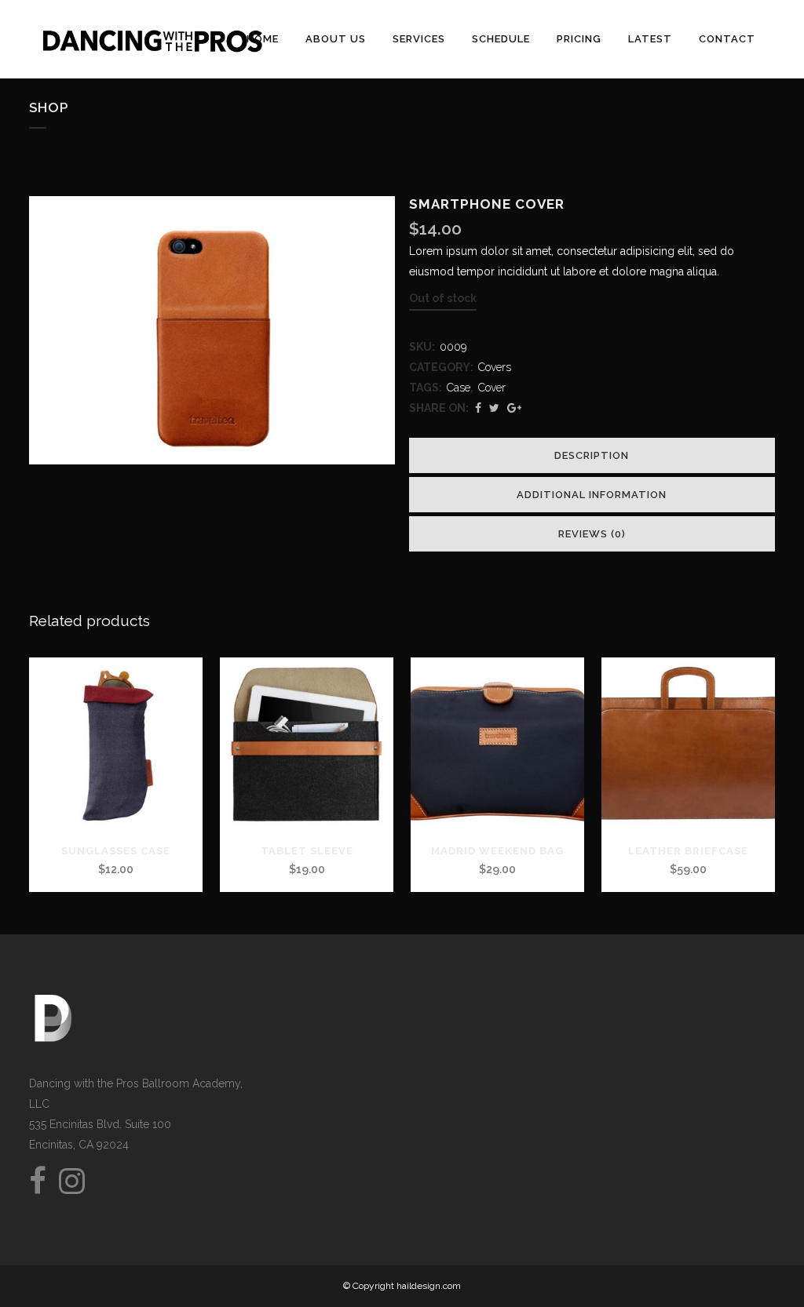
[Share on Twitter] (494, 408)
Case (458, 387)
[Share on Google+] (514, 408)
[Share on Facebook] (478, 408)
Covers (494, 367)
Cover (492, 387)
